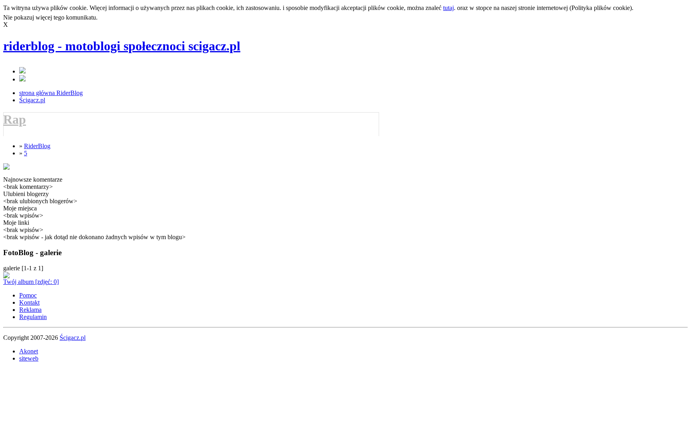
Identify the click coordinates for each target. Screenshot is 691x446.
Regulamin (33, 316)
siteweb (28, 358)
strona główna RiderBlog (51, 92)
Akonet (28, 351)
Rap (14, 119)
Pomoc (28, 295)
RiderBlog (37, 146)
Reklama (30, 309)
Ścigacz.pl (32, 100)
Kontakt (29, 302)
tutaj (448, 7)
